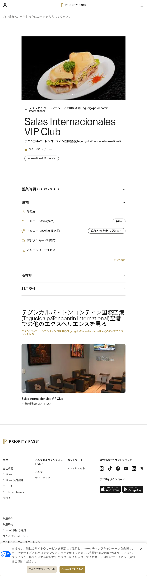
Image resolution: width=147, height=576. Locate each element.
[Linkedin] (134, 468)
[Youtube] (126, 468)
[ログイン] (5, 5)
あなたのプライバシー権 (42, 569)
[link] (110, 489)
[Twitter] (142, 468)
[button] (63, 94)
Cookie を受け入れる (72, 569)
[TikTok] (110, 468)
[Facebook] (118, 468)
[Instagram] (102, 468)
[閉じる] (141, 549)
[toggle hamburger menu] (142, 5)
